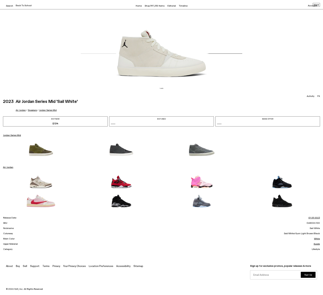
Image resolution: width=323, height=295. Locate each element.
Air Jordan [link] (8, 167)
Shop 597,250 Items (154, 6)
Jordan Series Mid (48, 110)
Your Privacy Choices (74, 266)
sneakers (32, 110)
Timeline (183, 6)
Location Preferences (101, 266)
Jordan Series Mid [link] (12, 135)
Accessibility (123, 266)
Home (139, 6)
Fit (318, 96)
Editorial (171, 6)
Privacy (56, 266)
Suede (317, 244)
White (317, 239)
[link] (41, 149)
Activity (310, 96)
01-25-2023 (314, 218)
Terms (46, 266)
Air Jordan (21, 110)
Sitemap (138, 266)
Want (316, 5)
